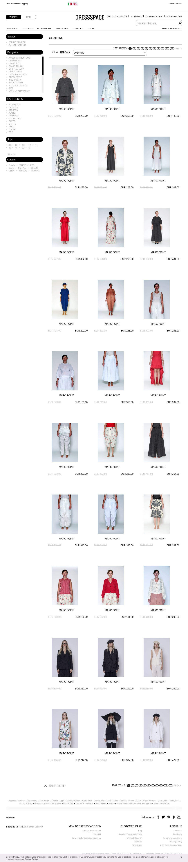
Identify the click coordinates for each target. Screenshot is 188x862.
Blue (11, 168)
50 (23, 148)
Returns (138, 842)
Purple (22, 168)
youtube (178, 817)
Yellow (23, 171)
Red (32, 165)
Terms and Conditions (172, 838)
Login (110, 16)
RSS (162, 845)
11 (172, 49)
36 (10, 145)
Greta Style (15, 77)
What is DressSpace (92, 831)
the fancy (173, 817)
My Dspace (136, 16)
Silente (112, 803)
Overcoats (15, 118)
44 (36, 145)
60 (67, 52)
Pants (12, 121)
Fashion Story (176, 845)
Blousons (14, 105)
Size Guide (137, 845)
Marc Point (162, 801)
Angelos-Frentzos (19, 58)
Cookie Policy (12, 857)
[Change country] (70, 5)
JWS (11, 88)
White (22, 165)
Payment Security (134, 838)
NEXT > (179, 49)
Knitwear (14, 116)
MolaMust (173, 801)
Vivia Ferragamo (144, 803)
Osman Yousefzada (84, 803)
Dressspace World (171, 29)
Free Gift (78, 29)
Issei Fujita (15, 80)
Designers (12, 29)
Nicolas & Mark (25, 803)
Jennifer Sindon (18, 85)
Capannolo (15, 60)
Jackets (13, 110)
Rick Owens (100, 803)
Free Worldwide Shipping (17, 4)
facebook (158, 817)
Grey (11, 171)
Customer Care (154, 16)
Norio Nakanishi (42, 803)
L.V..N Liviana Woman (19, 91)
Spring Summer (17, 42)
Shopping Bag (174, 16)
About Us (178, 831)
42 (29, 145)
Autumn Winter (17, 45)
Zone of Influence (161, 803)
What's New (62, 29)
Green (34, 168)
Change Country (34, 827)
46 (10, 148)
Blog (167, 845)
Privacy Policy (175, 842)
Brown (35, 171)
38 (16, 145)
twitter (163, 817)
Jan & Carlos (16, 83)
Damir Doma (15, 71)
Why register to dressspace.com (86, 838)
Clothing (27, 29)
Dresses (13, 107)
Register (122, 16)
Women (13, 17)
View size (12, 154)
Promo (91, 29)
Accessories (44, 29)
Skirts (12, 127)
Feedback (177, 834)
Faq (140, 831)
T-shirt (13, 129)
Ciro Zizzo (14, 63)
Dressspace (90, 17)
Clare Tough (16, 66)
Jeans (12, 113)
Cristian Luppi (16, 69)
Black (12, 165)
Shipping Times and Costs (130, 834)
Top (11, 132)
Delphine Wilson (18, 74)
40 (23, 145)
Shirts (12, 124)
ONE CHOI (68, 803)
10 (167, 49)
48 (16, 148)
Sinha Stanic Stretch (126, 803)
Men (28, 17)
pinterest (168, 817)
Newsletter (175, 4)
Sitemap (10, 817)
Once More (56, 803)
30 (62, 52)
